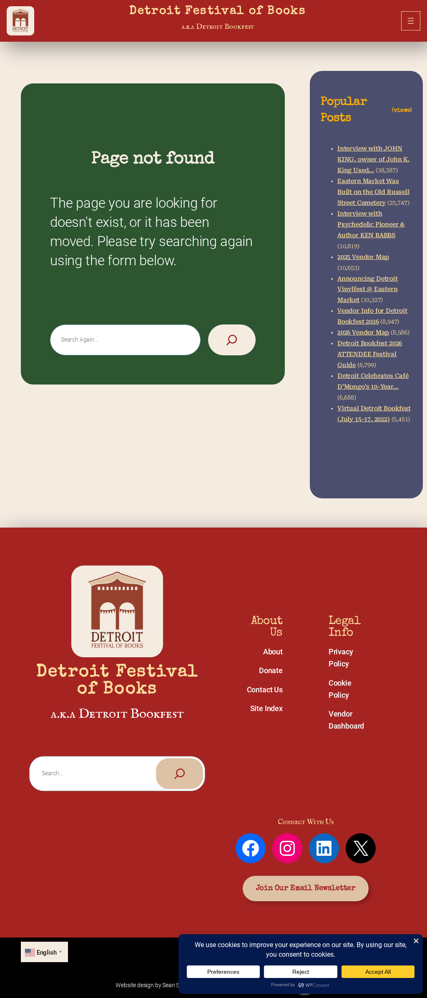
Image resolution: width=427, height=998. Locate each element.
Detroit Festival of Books (217, 11)
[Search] (232, 339)
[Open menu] (411, 21)
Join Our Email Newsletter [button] (305, 888)
